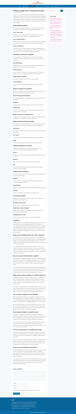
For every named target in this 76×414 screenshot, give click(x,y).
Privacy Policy (47, 6)
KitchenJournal (14, 402)
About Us (37, 6)
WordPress (44, 412)
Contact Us (42, 6)
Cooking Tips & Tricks (25, 6)
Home (20, 6)
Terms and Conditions (54, 6)
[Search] (61, 11)
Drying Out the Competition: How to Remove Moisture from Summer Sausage (56, 27)
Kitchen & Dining (32, 6)
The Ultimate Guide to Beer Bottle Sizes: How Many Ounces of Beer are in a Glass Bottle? (56, 36)
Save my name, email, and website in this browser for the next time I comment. (27, 390)
